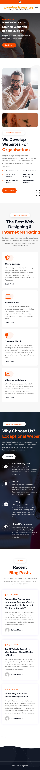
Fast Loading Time (21, 463)
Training (16, 501)
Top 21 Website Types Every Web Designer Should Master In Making (19, 652)
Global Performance (22, 524)
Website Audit (12, 302)
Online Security (12, 263)
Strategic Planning (14, 341)
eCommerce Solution (15, 380)
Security (16, 481)
